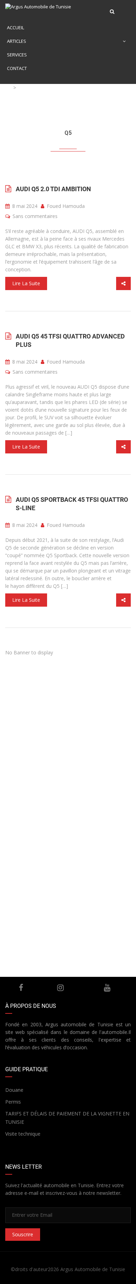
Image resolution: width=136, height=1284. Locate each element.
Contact (17, 68)
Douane (14, 1090)
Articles (16, 41)
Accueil (15, 27)
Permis (13, 1101)
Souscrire (22, 1234)
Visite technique (22, 1133)
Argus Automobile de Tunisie (92, 1269)
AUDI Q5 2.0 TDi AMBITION (53, 189)
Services (17, 55)
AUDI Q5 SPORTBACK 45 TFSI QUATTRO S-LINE (72, 504)
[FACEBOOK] (21, 987)
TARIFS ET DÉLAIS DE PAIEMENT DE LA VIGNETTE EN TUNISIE (67, 1117)
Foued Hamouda (65, 206)
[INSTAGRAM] (60, 987)
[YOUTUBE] (107, 987)
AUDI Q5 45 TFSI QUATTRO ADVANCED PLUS (70, 340)
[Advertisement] (68, 728)
